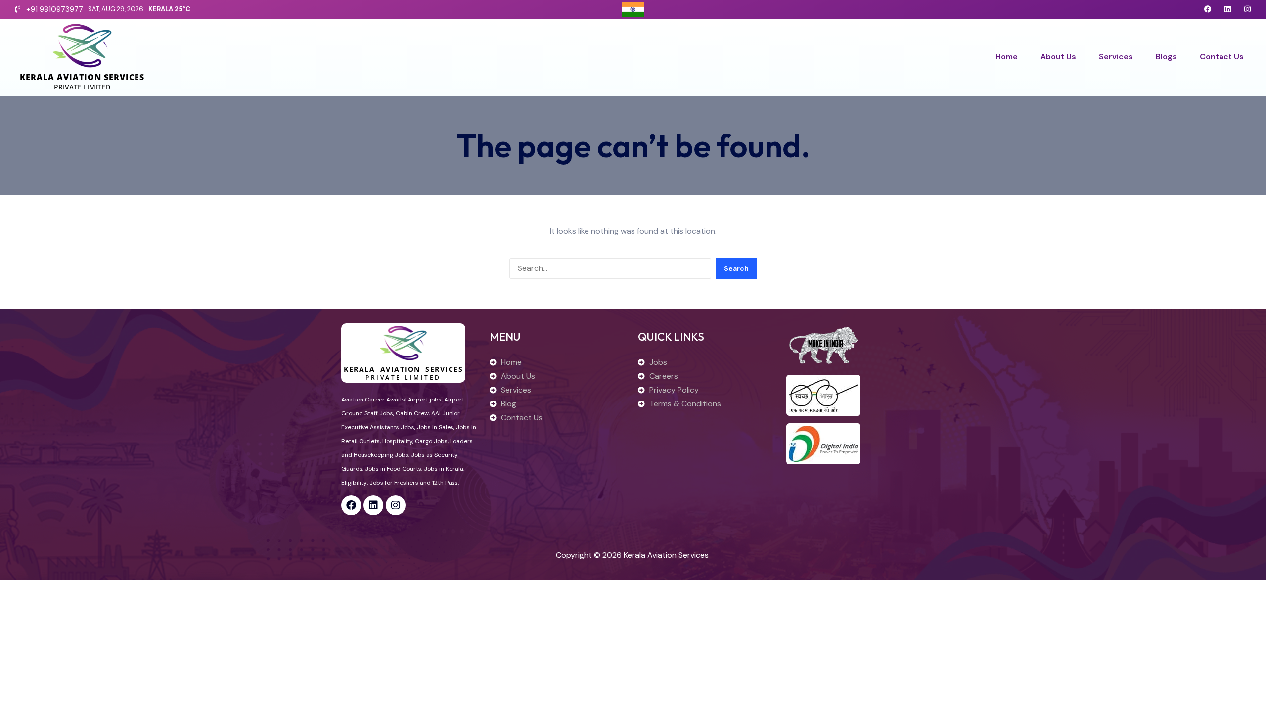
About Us (1058, 56)
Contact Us (1222, 56)
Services (1116, 56)
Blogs (1166, 56)
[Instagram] (1247, 9)
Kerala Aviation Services (82, 77)
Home (1006, 56)
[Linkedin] (1227, 9)
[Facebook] (1208, 9)
